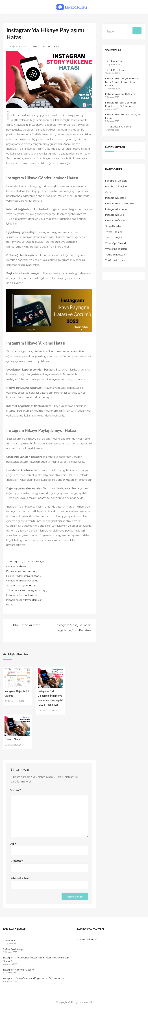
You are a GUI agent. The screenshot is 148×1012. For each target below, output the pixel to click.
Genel (34, 46)
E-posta (16, 861)
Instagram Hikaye (33, 561)
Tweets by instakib (87, 939)
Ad (13, 843)
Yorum (15, 790)
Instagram (15, 561)
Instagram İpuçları (115, 214)
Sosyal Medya (113, 226)
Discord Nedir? (13, 739)
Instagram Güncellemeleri (120, 203)
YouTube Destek (115, 254)
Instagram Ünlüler (115, 220)
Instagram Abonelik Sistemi (121, 93)
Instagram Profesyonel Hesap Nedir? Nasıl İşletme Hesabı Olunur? (122, 82)
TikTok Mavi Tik (113, 61)
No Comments (51, 46)
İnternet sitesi (19, 878)
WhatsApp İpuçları (116, 248)
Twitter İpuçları (114, 237)
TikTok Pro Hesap (115, 70)
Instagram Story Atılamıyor (21, 595)
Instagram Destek (115, 197)
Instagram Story (36, 590)
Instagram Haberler (116, 209)
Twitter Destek (114, 231)
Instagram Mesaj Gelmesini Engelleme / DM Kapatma (33, 978)
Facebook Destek (116, 180)
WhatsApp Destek (116, 243)
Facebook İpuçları (116, 186)
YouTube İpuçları (115, 260)
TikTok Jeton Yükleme (118, 126)
